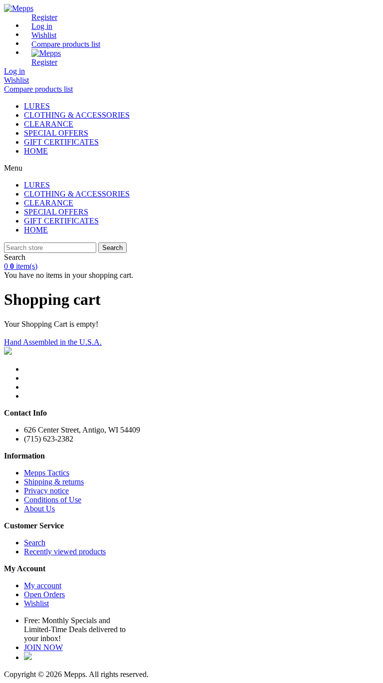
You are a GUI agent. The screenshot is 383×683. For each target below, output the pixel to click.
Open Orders (44, 594)
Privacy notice (46, 490)
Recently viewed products (65, 551)
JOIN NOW (43, 647)
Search (112, 247)
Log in (41, 26)
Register (44, 17)
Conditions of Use (52, 499)
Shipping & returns (54, 481)
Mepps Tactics (46, 472)
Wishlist (36, 603)
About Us (39, 508)
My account (42, 585)
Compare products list (65, 44)
